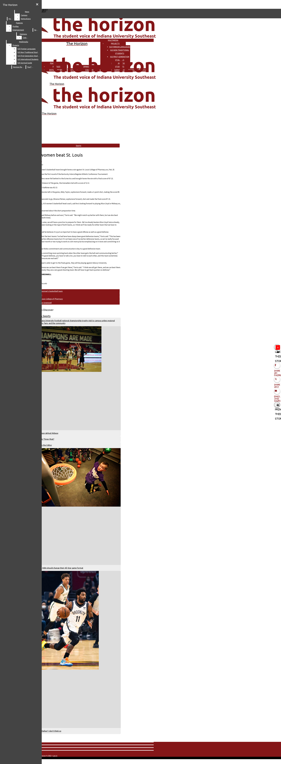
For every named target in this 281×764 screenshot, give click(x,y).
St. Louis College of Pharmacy (50, 299)
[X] (66, 7)
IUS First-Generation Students (29, 56)
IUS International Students (28, 59)
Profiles (16, 26)
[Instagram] (66, 4)
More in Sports (41, 316)
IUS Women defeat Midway (46, 433)
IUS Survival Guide (25, 63)
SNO (49, 756)
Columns (26, 38)
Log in (55, 756)
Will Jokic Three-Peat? (44, 439)
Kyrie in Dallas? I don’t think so (48, 731)
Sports (37, 30)
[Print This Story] (277, 405)
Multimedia (113, 40)
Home (11, 19)
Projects (115, 44)
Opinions (23, 34)
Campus (24, 15)
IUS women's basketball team (50, 291)
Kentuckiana (26, 19)
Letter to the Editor (43, 445)
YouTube (30, 67)
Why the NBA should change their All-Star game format (59, 568)
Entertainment (18, 30)
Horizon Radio (19, 67)
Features (19, 23)
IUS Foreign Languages (119, 47)
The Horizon (10, 4)
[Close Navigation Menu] (37, 4)
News (27, 12)
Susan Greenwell (45, 302)
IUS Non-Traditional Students (29, 52)
